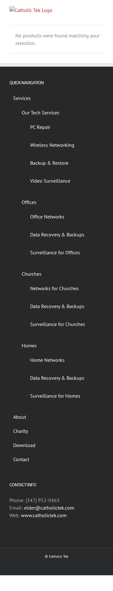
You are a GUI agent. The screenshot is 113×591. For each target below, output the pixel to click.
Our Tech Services (40, 112)
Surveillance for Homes (55, 396)
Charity (20, 431)
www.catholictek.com (44, 515)
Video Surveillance (50, 181)
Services (22, 98)
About (19, 417)
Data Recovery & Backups (57, 234)
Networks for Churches (54, 288)
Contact (21, 459)
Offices (29, 202)
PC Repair (40, 127)
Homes (29, 345)
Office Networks (47, 216)
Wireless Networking (52, 145)
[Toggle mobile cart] (89, 9)
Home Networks (47, 360)
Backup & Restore (49, 163)
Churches (31, 274)
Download (24, 445)
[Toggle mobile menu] (101, 9)
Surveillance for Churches (57, 324)
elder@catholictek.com (49, 508)
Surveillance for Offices (55, 252)
